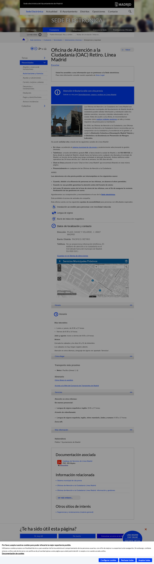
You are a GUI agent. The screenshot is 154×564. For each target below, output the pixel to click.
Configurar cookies (108, 560)
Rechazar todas (127, 560)
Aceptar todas (144, 560)
